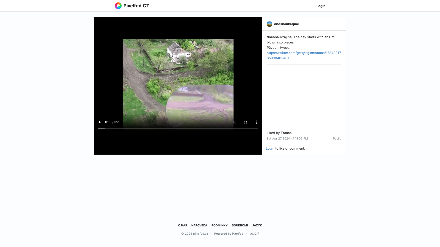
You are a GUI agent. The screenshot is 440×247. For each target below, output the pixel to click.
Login (320, 6)
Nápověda (199, 225)
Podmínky (220, 225)
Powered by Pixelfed (228, 233)
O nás (182, 225)
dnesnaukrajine (279, 37)
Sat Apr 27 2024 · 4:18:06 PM (287, 138)
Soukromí (240, 225)
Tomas (286, 133)
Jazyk (257, 225)
